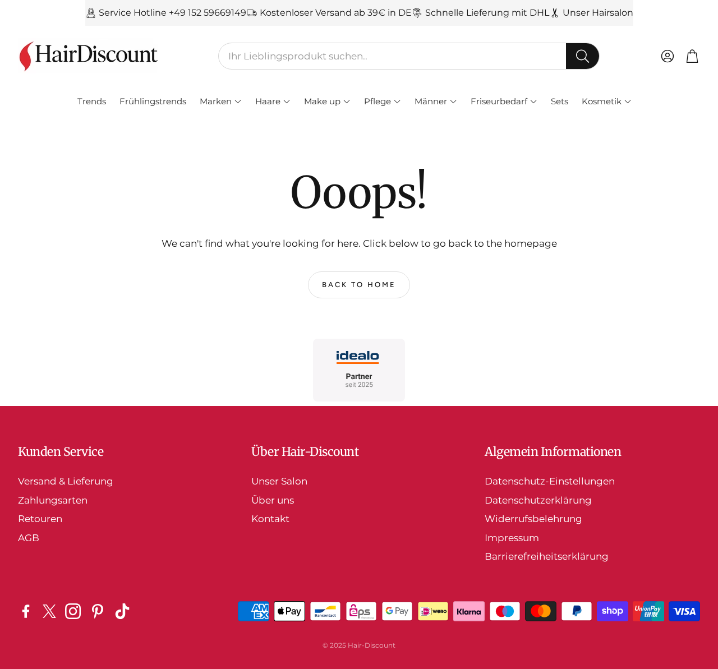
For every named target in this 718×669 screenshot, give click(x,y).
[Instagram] (73, 611)
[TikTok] (122, 611)
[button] (409, 56)
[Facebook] (26, 611)
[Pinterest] (97, 611)
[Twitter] (49, 611)
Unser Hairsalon (598, 12)
